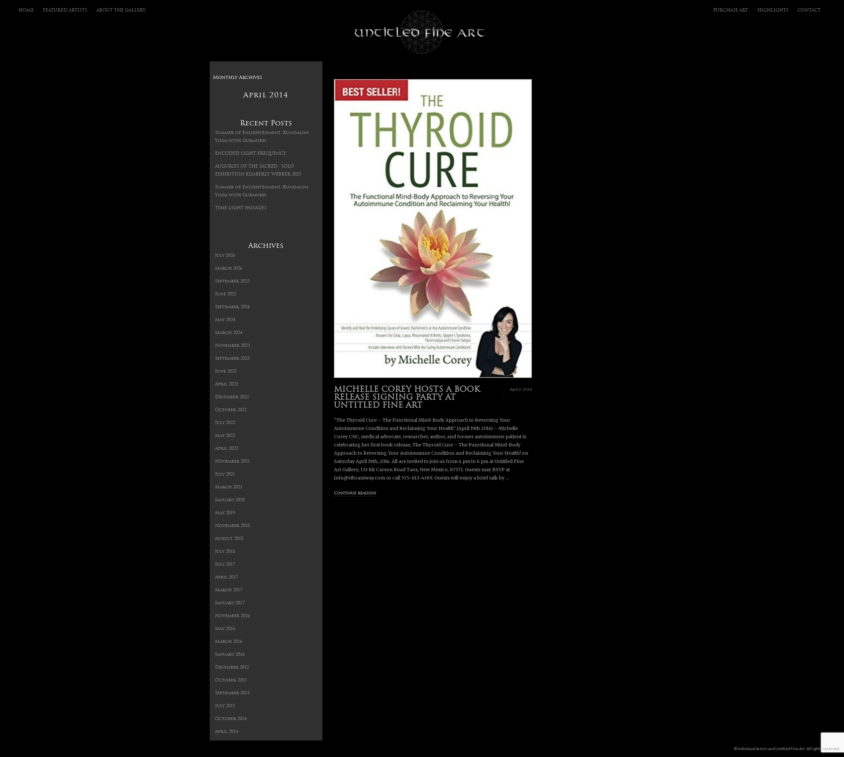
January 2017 (230, 603)
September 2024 (232, 307)
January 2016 (230, 654)
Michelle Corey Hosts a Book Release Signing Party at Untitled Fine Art (407, 398)
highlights (772, 10)
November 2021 (232, 461)
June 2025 (225, 294)
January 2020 (230, 500)
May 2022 (225, 436)
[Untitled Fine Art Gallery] (420, 32)
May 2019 (225, 513)
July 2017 (225, 564)
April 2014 (226, 732)
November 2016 (232, 616)
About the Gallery (121, 10)
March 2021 (228, 487)
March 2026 (228, 268)
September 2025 (232, 281)
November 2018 (232, 526)
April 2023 (226, 384)
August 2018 (229, 539)
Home (26, 10)
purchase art (730, 10)
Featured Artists (65, 10)
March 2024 (228, 333)
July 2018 (225, 551)
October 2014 (231, 719)
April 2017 (226, 577)
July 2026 (225, 255)
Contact (809, 10)
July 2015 (225, 706)
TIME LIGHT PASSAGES (240, 208)
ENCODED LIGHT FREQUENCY (250, 153)
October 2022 (231, 410)
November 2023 (232, 346)
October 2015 (231, 680)
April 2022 (226, 448)
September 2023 (232, 358)
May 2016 (225, 629)
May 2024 (225, 320)
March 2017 (228, 590)
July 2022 (225, 423)
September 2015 (232, 693)
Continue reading (355, 493)
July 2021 (225, 474)
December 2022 (232, 397)
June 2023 (225, 371)
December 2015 (232, 667)
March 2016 (228, 642)
